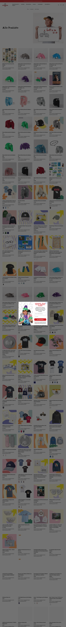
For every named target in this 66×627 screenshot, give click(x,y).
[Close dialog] (46, 303)
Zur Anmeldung (40, 319)
